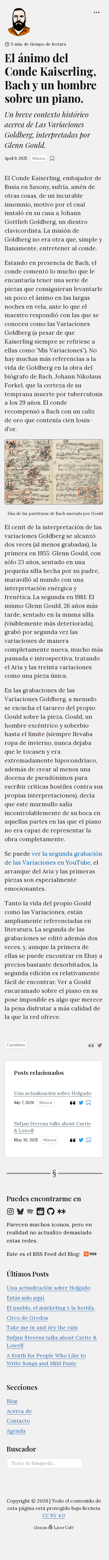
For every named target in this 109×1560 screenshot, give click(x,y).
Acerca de (19, 1411)
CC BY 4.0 (53, 1515)
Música (38, 158)
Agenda (16, 1431)
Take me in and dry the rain (42, 1327)
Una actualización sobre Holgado (52, 1093)
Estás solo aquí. (26, 1297)
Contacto (18, 1421)
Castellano (16, 1045)
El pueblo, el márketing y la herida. (51, 1308)
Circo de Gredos (27, 1318)
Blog (12, 1401)
